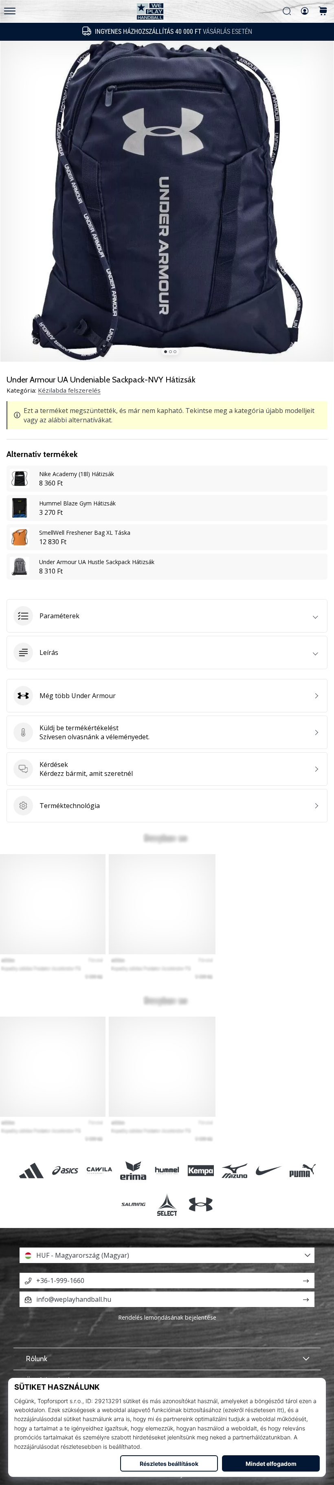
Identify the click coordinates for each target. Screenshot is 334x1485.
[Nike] (269, 1170)
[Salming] (133, 1204)
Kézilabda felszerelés (69, 390)
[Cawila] (99, 1170)
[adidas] (31, 1170)
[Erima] (133, 1170)
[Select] (167, 1204)
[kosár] (323, 11)
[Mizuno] (235, 1170)
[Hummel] (167, 1170)
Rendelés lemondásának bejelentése (167, 1317)
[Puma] (302, 1170)
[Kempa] (201, 1170)
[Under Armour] (201, 1204)
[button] (167, 616)
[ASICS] (65, 1170)
